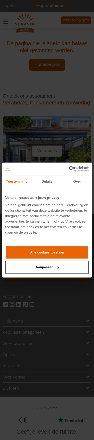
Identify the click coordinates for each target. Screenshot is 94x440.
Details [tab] (47, 181)
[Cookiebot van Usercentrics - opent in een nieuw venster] (69, 169)
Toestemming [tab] (17, 181)
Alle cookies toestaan (47, 252)
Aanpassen (44, 267)
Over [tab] (77, 181)
